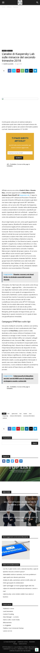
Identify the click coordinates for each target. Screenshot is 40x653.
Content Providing (8, 614)
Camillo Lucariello (8, 64)
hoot (30, 413)
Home (3, 7)
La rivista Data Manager (10, 642)
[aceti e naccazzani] (20, 518)
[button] (3, 2)
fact (20, 413)
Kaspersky (5, 416)
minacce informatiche (15, 416)
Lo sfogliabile (7, 625)
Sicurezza (15, 7)
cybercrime (14, 413)
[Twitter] (14, 71)
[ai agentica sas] (20, 503)
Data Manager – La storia (11, 617)
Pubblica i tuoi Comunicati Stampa (13, 628)
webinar (5, 418)
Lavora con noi (7, 631)
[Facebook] (9, 71)
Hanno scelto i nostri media (11, 620)
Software (9, 7)
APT (9, 413)
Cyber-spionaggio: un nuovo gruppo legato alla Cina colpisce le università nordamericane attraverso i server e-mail (20, 588)
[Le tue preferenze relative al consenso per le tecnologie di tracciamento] (37, 650)
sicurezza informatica (29, 416)
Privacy (15, 644)
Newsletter (32, 642)
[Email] (31, 71)
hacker (25, 413)
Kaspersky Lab (24, 195)
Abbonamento (7, 622)
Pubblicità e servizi (8, 608)
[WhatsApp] (22, 71)
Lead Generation (8, 611)
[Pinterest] (18, 71)
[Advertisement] (20, 29)
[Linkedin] (27, 71)
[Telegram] (35, 71)
